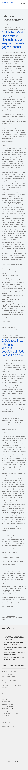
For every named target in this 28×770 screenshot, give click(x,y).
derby (9, 329)
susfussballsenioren (7, 29)
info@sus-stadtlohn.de (7, 708)
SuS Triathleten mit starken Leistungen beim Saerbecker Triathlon (15, 648)
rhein (24, 329)
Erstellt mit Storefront (14, 762)
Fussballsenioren (11, 327)
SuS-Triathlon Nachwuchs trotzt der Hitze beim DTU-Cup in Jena (14, 658)
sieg (16, 617)
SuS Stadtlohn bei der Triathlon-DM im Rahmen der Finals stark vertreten (13, 643)
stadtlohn (20, 617)
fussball (14, 329)
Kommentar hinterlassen (19, 29)
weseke (3, 619)
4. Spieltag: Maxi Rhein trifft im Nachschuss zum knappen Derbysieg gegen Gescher (14, 39)
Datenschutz (5, 762)
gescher (18, 329)
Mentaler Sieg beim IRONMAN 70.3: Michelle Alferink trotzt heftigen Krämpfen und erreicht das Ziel (14, 637)
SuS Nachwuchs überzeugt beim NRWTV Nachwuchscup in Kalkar (14, 653)
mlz (21, 329)
